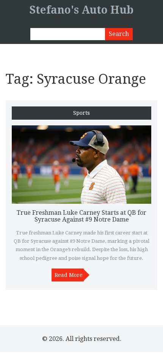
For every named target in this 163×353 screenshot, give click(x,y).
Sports (81, 113)
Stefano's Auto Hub (81, 10)
